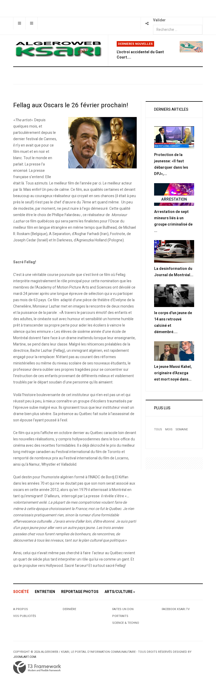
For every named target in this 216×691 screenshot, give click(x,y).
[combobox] (177, 30)
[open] (19, 23)
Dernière (69, 609)
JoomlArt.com (24, 657)
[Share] (147, 23)
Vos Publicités (24, 616)
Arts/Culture (118, 592)
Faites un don (123, 609)
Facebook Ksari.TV (176, 609)
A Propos (20, 609)
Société (21, 592)
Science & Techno (125, 623)
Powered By (37, 667)
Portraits (120, 616)
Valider (159, 20)
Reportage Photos (80, 592)
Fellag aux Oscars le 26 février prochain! (70, 105)
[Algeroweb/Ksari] (58, 49)
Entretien (45, 592)
